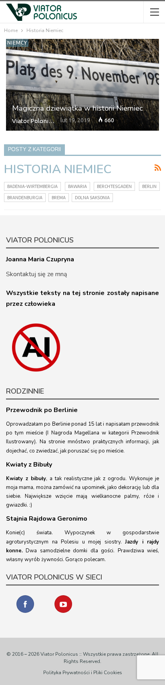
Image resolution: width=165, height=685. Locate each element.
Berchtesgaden (114, 186)
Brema (59, 197)
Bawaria (77, 186)
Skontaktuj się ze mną (36, 274)
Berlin (149, 186)
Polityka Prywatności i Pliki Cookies (82, 672)
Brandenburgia (24, 197)
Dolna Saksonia (92, 197)
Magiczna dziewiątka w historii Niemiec (77, 108)
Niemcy (17, 43)
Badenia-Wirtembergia (32, 186)
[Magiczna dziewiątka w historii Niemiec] (82, 84)
